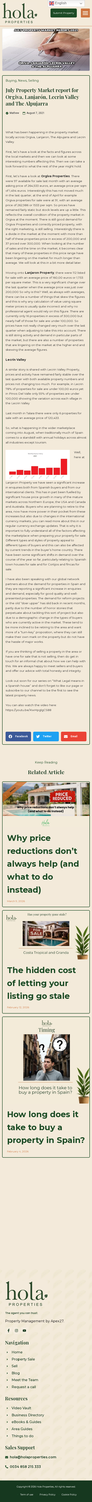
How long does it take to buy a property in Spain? (46, 1127)
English (60, 3)
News (22, 81)
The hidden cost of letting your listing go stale (41, 983)
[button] (85, 13)
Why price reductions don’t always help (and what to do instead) (43, 864)
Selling (33, 81)
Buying (11, 81)
